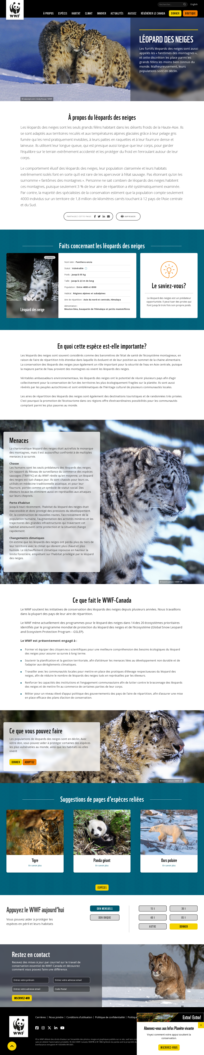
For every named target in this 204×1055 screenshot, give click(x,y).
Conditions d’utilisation (79, 1017)
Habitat (76, 13)
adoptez (29, 762)
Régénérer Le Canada (153, 13)
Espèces (62, 13)
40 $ (153, 917)
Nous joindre (56, 1017)
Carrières (40, 1017)
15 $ (153, 908)
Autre (152, 926)
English (194, 4)
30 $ (183, 908)
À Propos (48, 13)
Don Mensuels (105, 908)
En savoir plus (35, 865)
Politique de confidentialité (110, 1017)
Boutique (190, 13)
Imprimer (130, 216)
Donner (175, 13)
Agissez (132, 13)
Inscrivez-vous (169, 1047)
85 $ (183, 917)
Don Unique (105, 917)
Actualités (117, 13)
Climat (89, 13)
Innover (101, 13)
